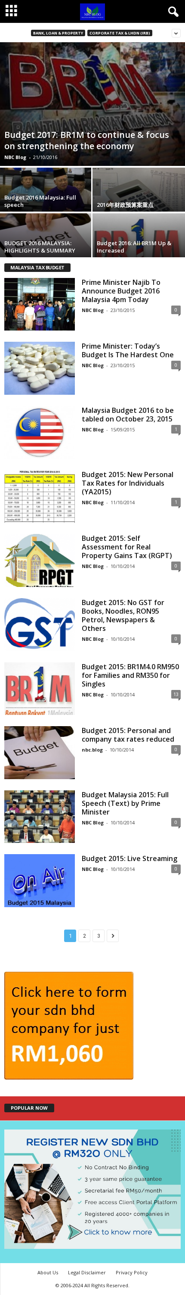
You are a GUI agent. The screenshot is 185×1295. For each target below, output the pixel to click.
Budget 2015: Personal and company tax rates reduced (128, 735)
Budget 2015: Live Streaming (129, 858)
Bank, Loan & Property (58, 33)
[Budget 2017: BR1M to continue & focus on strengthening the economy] (92, 104)
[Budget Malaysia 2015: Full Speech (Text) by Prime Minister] (39, 816)
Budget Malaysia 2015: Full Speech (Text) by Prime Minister (125, 803)
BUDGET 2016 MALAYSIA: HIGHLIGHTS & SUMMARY (39, 246)
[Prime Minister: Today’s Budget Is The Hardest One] (39, 368)
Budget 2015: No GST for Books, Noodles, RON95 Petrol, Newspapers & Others (123, 615)
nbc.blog (92, 749)
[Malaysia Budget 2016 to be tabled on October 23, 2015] (39, 432)
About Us (47, 1272)
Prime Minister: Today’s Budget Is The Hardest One (128, 350)
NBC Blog (15, 157)
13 (176, 694)
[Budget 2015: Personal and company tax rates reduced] (39, 752)
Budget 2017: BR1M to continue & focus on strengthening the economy (86, 140)
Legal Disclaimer (87, 1272)
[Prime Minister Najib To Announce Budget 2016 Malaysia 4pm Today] (39, 304)
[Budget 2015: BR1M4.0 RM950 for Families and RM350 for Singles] (39, 688)
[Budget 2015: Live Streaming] (39, 880)
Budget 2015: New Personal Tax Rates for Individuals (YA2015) (127, 483)
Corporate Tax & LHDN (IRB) (119, 33)
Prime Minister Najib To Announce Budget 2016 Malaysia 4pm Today (121, 291)
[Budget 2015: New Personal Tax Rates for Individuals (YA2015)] (39, 496)
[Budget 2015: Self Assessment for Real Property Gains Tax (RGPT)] (39, 560)
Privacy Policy (132, 1272)
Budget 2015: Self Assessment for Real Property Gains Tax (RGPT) (127, 547)
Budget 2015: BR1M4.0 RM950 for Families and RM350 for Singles (130, 675)
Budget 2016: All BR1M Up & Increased (134, 246)
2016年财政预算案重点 (125, 205)
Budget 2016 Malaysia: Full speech (40, 201)
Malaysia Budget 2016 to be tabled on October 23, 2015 (128, 415)
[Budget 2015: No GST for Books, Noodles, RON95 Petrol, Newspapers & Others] (39, 624)
